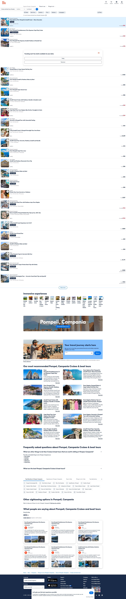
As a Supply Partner (95, 579)
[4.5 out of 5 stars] (27, 518)
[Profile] (122, 2)
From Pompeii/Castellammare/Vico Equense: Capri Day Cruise (34, 523)
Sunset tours (27, 462)
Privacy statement (27, 361)
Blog (84, 583)
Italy (29, 572)
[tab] (33, 479)
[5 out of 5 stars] (36, 525)
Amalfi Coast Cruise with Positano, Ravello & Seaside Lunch (88, 547)
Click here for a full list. (55, 503)
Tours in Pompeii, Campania (62, 572)
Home (24, 572)
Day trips (26, 459)
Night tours (27, 460)
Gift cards (85, 587)
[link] (63, 22)
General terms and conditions (67, 587)
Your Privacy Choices (65, 585)
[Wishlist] (106, 2)
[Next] (102, 298)
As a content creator (95, 581)
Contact (62, 579)
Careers (84, 581)
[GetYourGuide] (4, 3)
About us (85, 579)
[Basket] (111, 2)
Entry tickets (27, 456)
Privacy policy (63, 583)
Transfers (26, 457)
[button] (63, 22)
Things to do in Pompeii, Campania (46, 572)
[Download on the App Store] (52, 585)
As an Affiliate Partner (95, 583)
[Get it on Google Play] (52, 580)
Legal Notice (63, 581)
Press (84, 585)
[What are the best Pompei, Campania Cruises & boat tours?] (101, 468)
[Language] (117, 2)
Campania (33, 572)
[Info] (46, 15)
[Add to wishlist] (7, 19)
